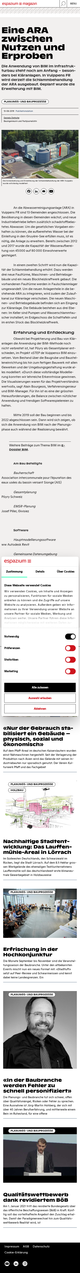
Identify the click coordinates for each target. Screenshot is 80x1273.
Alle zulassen (40, 687)
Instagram (25, 1263)
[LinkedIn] (36, 191)
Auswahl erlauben (40, 698)
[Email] (43, 191)
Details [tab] (40, 572)
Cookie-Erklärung (16, 1252)
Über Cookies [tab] (65, 572)
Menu (73, 3)
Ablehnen (40, 709)
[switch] (70, 648)
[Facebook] (29, 191)
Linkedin (16, 1263)
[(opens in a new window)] (51, 191)
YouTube (7, 1263)
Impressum (11, 1246)
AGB (26, 1246)
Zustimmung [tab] (14, 572)
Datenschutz (41, 1246)
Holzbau (17, 790)
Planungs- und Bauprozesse (25, 101)
